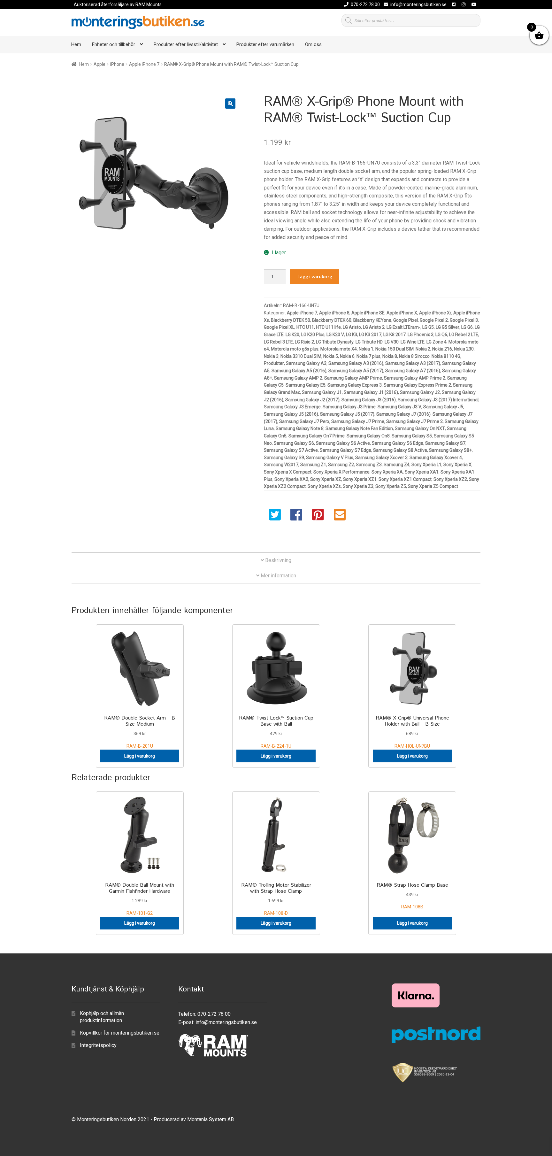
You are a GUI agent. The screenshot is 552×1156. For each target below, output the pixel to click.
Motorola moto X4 (338, 348)
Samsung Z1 (313, 464)
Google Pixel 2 (434, 320)
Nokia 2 (423, 348)
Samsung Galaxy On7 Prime (316, 435)
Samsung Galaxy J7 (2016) (403, 414)
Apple (99, 64)
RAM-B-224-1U (276, 731)
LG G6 (467, 327)
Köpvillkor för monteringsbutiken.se (119, 1033)
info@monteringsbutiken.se (418, 4)
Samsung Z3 (369, 464)
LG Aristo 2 (374, 327)
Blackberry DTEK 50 (290, 320)
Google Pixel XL (279, 327)
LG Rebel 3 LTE (278, 341)
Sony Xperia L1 (426, 464)
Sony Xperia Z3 (358, 486)
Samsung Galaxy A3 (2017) (412, 363)
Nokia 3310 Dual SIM (300, 356)
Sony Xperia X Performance (341, 471)
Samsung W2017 (281, 464)
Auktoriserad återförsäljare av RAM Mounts (118, 4)
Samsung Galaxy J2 (420, 392)
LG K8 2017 (394, 334)
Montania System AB (210, 1119)
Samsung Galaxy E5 (306, 385)
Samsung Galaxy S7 (445, 443)
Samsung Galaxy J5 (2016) (291, 414)
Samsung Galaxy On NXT (420, 428)
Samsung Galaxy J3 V (399, 406)
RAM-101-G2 (139, 899)
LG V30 (392, 341)
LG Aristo (352, 327)
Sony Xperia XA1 (422, 471)
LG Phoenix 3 (420, 334)
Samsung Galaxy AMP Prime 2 (414, 378)
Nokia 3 (271, 356)
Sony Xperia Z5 (390, 486)
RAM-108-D (276, 899)
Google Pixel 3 (464, 320)
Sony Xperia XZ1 (360, 479)
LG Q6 (441, 334)
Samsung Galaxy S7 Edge (345, 450)
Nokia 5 (330, 356)
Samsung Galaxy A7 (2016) (412, 370)
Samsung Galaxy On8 (368, 435)
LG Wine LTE (413, 341)
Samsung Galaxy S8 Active (400, 450)
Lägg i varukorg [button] (139, 756)
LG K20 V (335, 334)
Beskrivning (277, 560)
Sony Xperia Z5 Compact (433, 486)
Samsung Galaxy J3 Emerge (292, 406)
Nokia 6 (347, 356)
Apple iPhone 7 (144, 64)
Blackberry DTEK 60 (331, 320)
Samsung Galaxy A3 (306, 363)
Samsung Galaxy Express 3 (354, 385)
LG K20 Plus (313, 334)
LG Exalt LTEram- (403, 327)
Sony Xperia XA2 (291, 479)
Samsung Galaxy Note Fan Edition (359, 428)
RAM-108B (412, 896)
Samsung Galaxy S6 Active (343, 443)
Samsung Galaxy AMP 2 (298, 378)
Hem (76, 44)
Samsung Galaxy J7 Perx (304, 421)
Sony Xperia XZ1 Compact (405, 479)
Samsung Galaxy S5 (412, 435)
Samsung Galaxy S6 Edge (397, 443)
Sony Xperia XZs (324, 486)
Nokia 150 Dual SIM (394, 348)
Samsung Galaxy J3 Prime (349, 406)
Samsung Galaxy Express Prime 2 (417, 385)
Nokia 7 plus (368, 356)
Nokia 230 (464, 348)
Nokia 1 (366, 348)
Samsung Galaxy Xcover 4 (436, 457)
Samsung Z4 (397, 464)
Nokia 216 (442, 348)
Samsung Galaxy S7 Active (291, 450)
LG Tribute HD (369, 341)
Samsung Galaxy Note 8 (300, 428)
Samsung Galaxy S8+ (450, 450)
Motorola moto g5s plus (294, 348)
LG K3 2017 (370, 334)
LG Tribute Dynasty (335, 341)
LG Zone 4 (436, 341)
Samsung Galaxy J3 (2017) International (438, 399)
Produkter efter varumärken (265, 44)
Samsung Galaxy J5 (443, 406)
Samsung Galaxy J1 (322, 392)
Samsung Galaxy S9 (284, 457)
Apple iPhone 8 (334, 312)
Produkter (274, 363)
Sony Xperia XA (387, 471)
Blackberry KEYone (372, 320)
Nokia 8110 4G (446, 356)
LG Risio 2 (304, 341)
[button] (230, 103)
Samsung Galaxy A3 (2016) (355, 363)
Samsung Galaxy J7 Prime (357, 421)
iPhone (117, 64)
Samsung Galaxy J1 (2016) (371, 392)
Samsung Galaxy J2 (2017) (312, 399)
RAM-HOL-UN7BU (412, 731)
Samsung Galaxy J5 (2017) (347, 414)
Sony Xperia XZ (325, 479)
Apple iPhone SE (368, 312)
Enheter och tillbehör (113, 44)
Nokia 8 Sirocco (414, 356)
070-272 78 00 (365, 4)
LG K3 (351, 334)
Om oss (313, 44)
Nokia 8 (389, 356)
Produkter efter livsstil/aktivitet (186, 44)
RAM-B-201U (139, 731)
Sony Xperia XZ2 (450, 479)
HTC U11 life (328, 327)
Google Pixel (405, 320)
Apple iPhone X (402, 312)
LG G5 (428, 327)
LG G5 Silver (447, 327)
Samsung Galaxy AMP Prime (353, 378)
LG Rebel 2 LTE (463, 334)
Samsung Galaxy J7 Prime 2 (414, 421)
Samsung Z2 (341, 464)
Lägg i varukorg (314, 276)
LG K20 (292, 334)
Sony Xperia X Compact (287, 471)
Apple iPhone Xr (435, 312)
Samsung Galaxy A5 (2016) (299, 370)
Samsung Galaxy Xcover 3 (381, 457)
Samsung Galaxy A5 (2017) (355, 370)
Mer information (277, 576)
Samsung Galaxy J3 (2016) (368, 399)
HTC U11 (305, 327)
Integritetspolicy (98, 1045)
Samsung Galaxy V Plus (329, 457)
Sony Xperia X (457, 464)
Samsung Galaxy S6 (294, 443)
